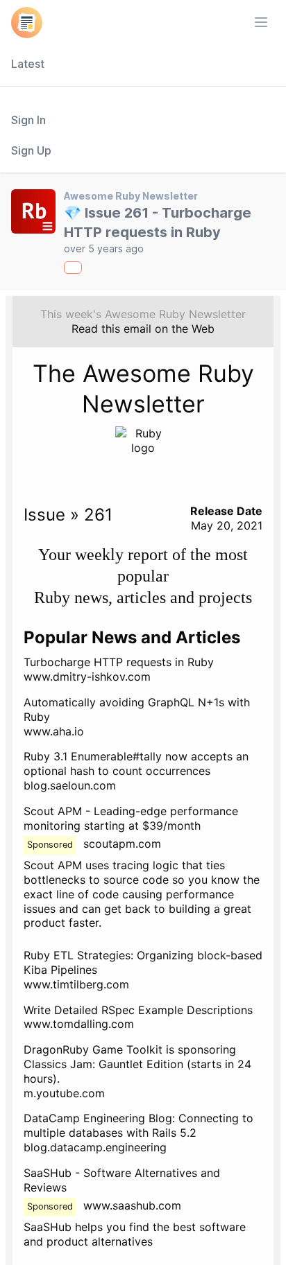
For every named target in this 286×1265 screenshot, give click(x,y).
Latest (27, 64)
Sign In (28, 120)
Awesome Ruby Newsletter (131, 196)
